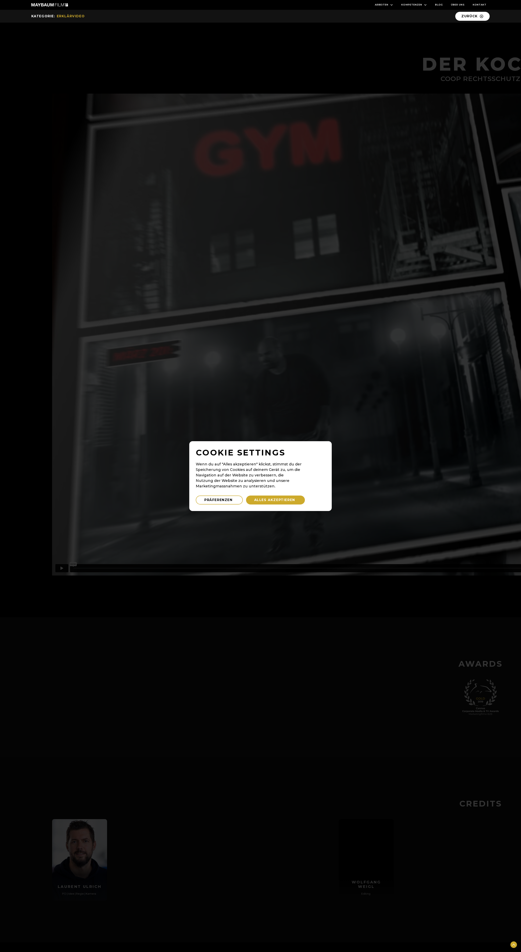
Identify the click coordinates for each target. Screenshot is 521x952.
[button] (384, 5)
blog (439, 4)
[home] (49, 5)
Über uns (458, 4)
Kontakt (480, 4)
